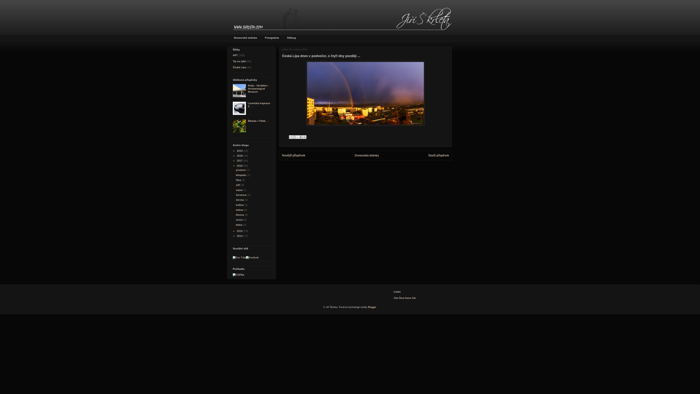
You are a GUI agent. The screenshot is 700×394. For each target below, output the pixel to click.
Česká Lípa (239, 67)
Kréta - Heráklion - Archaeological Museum (258, 88)
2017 (240, 160)
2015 (240, 231)
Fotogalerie (272, 37)
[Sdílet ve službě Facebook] (301, 137)
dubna (240, 209)
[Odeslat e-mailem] (291, 137)
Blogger (372, 307)
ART (235, 55)
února (239, 219)
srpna (239, 190)
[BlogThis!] (294, 137)
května (240, 204)
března (240, 214)
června (240, 199)
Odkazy (291, 37)
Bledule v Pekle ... (258, 120)
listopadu (241, 175)
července (241, 194)
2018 (240, 155)
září (238, 184)
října (239, 179)
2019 (240, 150)
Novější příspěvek (293, 155)
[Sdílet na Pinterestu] (304, 137)
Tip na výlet (239, 61)
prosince (241, 169)
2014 (240, 235)
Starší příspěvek (438, 155)
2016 (240, 165)
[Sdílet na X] (298, 137)
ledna (239, 224)
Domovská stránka (245, 37)
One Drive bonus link (405, 298)
